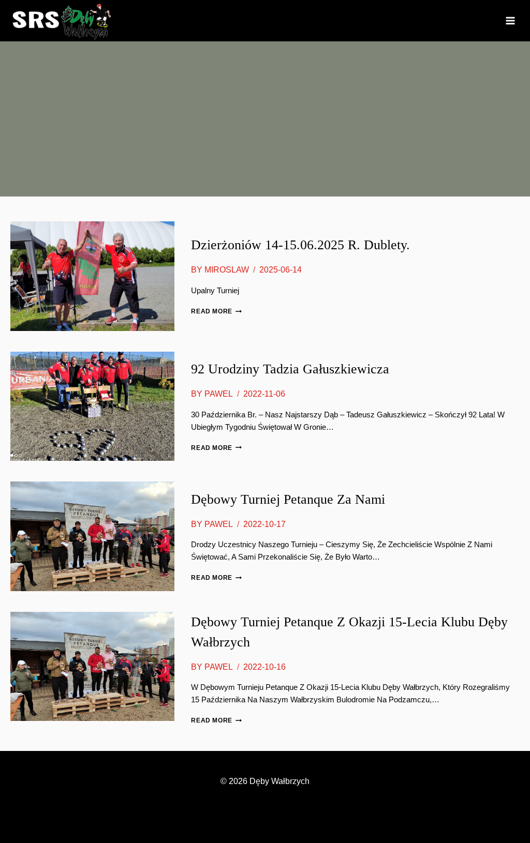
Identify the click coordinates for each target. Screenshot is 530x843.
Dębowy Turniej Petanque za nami (288, 499)
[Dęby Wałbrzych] (62, 20)
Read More (216, 311)
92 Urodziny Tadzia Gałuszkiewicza (290, 369)
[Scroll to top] (504, 807)
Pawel (218, 393)
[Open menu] (510, 20)
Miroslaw (226, 269)
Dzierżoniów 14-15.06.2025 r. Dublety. (300, 244)
